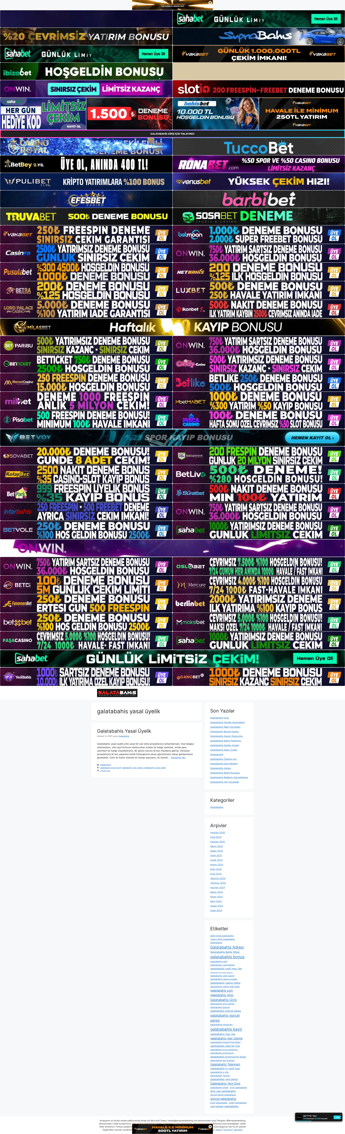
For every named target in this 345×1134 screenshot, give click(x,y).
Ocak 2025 (216, 855)
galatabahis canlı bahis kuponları (221, 972)
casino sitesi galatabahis (222, 939)
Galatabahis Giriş (219, 718)
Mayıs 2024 (216, 892)
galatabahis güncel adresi (225, 1017)
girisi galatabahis (238, 1087)
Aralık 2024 (216, 860)
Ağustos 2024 (217, 878)
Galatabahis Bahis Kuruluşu (225, 773)
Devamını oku (178, 757)
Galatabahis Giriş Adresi (222, 1004)
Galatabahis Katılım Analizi (224, 745)
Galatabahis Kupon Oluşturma (226, 736)
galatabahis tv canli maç (225, 1068)
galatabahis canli (218, 961)
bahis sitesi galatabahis (222, 935)
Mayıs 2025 (216, 846)
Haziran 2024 (217, 887)
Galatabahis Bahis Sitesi (225, 952)
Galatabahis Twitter (220, 1075)
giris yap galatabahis (223, 1091)
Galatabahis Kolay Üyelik (223, 750)
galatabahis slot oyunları (222, 1060)
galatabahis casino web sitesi (225, 986)
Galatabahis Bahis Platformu (225, 740)
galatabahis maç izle (222, 1034)
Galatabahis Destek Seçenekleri (227, 722)
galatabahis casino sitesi (225, 982)
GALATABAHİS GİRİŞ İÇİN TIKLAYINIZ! (172, 133)
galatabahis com (221, 990)
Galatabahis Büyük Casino (224, 731)
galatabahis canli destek (222, 965)
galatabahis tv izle (219, 1072)
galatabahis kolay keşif (110, 768)
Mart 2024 (216, 901)
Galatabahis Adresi (220, 768)
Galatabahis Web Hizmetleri (225, 727)
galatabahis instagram (221, 1024)
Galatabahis (105, 765)
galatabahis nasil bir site (225, 1046)
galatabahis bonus (227, 956)
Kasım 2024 (216, 864)
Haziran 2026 (217, 832)
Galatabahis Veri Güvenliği (224, 782)
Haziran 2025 (217, 841)
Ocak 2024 (216, 910)
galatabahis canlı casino (222, 976)
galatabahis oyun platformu (224, 1049)
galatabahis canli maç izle (226, 968)
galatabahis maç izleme (132, 768)
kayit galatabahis (218, 1103)
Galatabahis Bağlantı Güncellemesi (229, 777)
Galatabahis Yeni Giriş (225, 1083)
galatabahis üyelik (219, 1087)
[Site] (86, 234)
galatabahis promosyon (222, 1053)
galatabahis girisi (221, 995)
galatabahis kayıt (226, 1029)
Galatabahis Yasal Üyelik (124, 731)
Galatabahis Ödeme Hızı (223, 759)
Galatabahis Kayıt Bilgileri (224, 763)
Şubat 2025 (216, 851)
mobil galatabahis (238, 1103)
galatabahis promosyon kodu (228, 1056)
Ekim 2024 (216, 869)
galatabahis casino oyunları (223, 979)
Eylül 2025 (215, 837)
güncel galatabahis (223, 1098)
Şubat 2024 (216, 906)
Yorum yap (105, 770)
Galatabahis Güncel (220, 1007)
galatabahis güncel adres (225, 1011)
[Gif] (172, 327)
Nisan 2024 (216, 896)
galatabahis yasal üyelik (155, 768)
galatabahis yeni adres (224, 1079)
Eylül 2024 (216, 873)
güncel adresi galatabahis (223, 1095)
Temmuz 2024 (218, 883)
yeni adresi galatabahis (224, 1106)
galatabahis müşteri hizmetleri (225, 1042)
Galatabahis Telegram (225, 1064)
